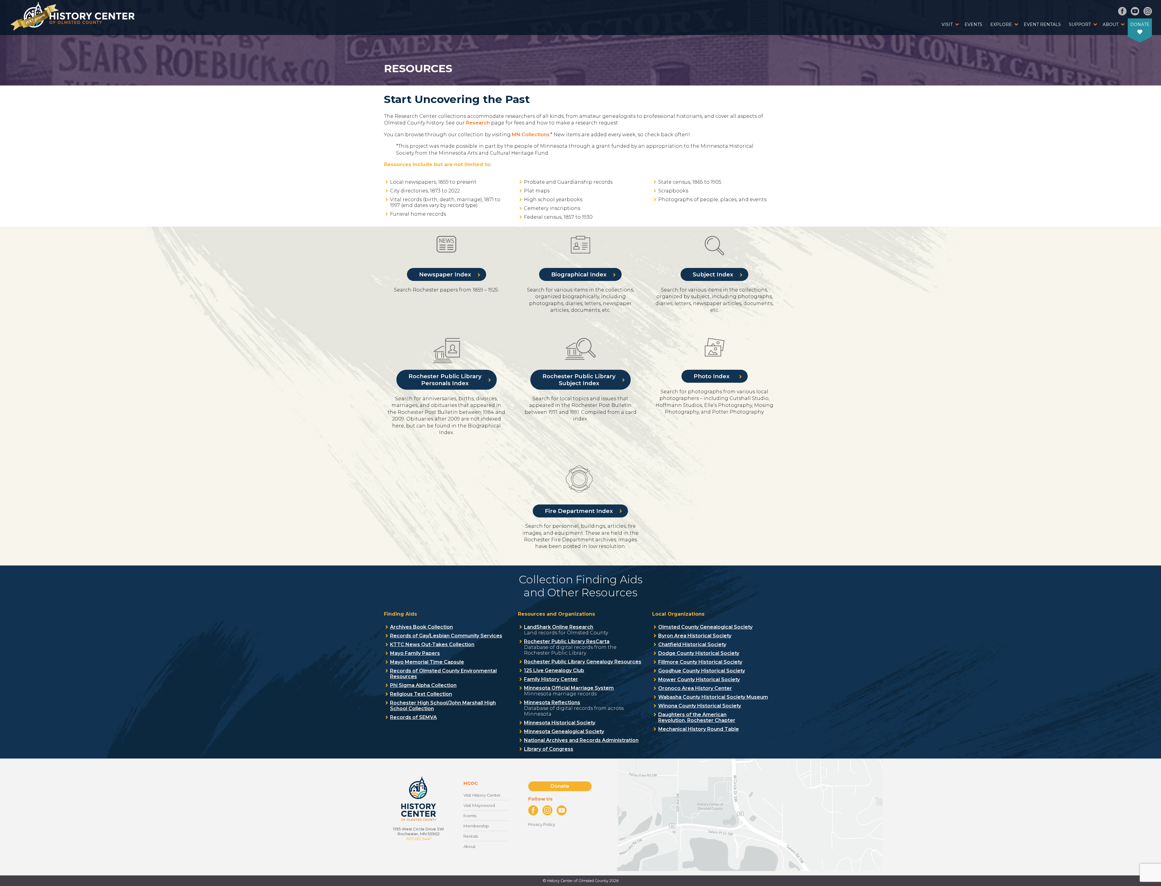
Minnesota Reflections (552, 702)
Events (973, 24)
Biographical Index (579, 274)
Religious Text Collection (421, 694)
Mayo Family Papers (415, 653)
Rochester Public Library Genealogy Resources (582, 662)
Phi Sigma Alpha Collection (423, 685)
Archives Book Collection (421, 627)
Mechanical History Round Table (698, 729)
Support (1080, 24)
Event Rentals (1042, 24)
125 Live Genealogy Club (554, 670)
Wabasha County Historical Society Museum (713, 697)
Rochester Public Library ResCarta (567, 641)
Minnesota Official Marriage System (569, 688)
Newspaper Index (445, 274)
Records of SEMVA (413, 717)
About (1110, 24)
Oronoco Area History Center (695, 688)
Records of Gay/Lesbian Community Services (446, 636)
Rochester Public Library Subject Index (579, 380)
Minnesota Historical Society (559, 723)
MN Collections (531, 134)
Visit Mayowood (479, 805)
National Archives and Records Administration (581, 740)
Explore (1001, 24)
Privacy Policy (541, 824)
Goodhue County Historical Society (701, 671)
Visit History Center (482, 795)
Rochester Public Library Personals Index (445, 380)
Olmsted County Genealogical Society (705, 627)
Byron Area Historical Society (694, 636)
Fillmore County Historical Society (700, 662)
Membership (476, 825)
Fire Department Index (579, 510)
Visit (947, 24)
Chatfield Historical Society (692, 644)
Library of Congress (548, 749)
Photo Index (712, 376)
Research (478, 123)
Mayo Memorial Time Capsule (427, 662)
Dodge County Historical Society (698, 653)
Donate (1140, 24)
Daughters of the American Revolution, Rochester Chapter (696, 717)
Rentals (470, 836)
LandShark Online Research (558, 627)
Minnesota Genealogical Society (564, 731)
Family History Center (551, 679)
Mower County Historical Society (699, 679)
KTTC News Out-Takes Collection (432, 644)
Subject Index (713, 274)
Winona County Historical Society (699, 706)
